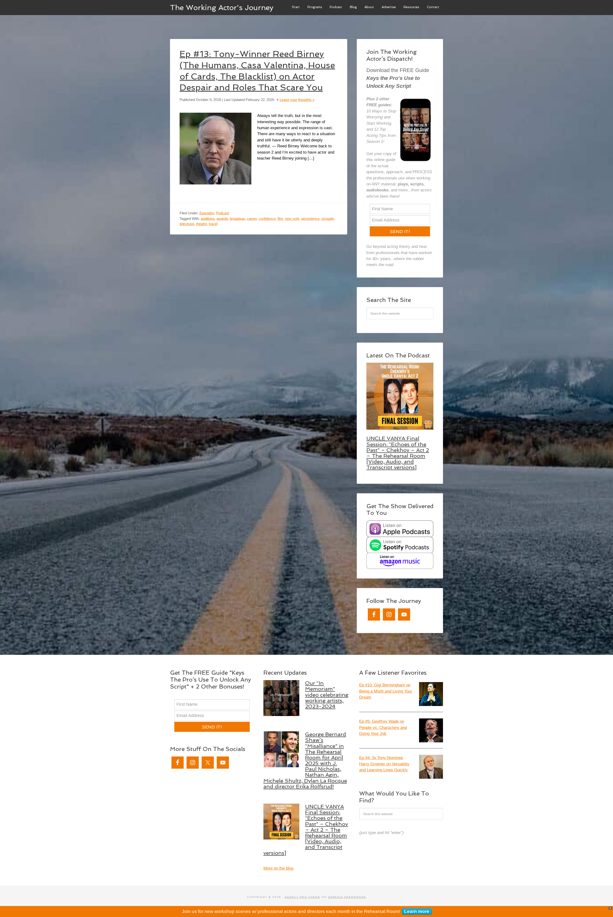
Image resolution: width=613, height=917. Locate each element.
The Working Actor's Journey (221, 7)
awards (222, 219)
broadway (237, 219)
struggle (327, 219)
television (187, 224)
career (252, 219)
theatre (201, 224)
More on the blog (278, 868)
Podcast (222, 213)
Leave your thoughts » (297, 100)
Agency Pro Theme (302, 897)
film (280, 219)
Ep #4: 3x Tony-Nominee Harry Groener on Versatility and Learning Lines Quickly (384, 764)
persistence (310, 219)
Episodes (206, 213)
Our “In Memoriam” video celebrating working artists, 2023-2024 (326, 694)
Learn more (416, 911)
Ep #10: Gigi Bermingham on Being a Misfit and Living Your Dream (385, 691)
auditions (208, 219)
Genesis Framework (347, 897)
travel (213, 224)
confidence (267, 219)
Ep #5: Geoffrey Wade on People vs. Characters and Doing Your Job (383, 727)
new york (292, 219)
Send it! (400, 231)
